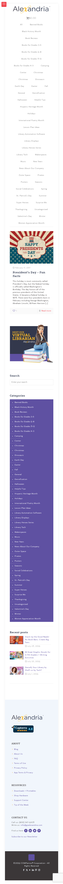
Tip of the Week (21, 805)
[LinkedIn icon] (33, 870)
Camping (45, 66)
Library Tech (22, 155)
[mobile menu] (3, 4)
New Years (37, 162)
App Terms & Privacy (23, 773)
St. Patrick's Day (24, 196)
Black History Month (31, 31)
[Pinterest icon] (36, 870)
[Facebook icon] (24, 870)
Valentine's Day (25, 216)
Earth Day (19, 86)
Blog (16, 749)
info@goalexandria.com (31, 825)
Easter (34, 86)
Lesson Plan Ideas (31, 127)
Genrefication (38, 93)
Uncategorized (41, 209)
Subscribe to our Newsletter (24, 837)
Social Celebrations (25, 189)
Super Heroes (22, 203)
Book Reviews (31, 38)
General (21, 93)
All (21, 25)
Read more (46, 311)
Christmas (38, 73)
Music (23, 162)
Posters (24, 182)
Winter (42, 216)
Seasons (38, 182)
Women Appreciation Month (31, 223)
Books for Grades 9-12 (31, 59)
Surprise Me (41, 203)
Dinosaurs (39, 79)
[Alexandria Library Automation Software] (31, 9)
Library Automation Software (31, 134)
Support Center (21, 800)
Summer (43, 196)
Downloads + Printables (25, 791)
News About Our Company (31, 168)
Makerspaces (41, 155)
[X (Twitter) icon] (27, 870)
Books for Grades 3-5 (31, 45)
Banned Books (36, 25)
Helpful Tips (40, 100)
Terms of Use (20, 763)
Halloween (22, 100)
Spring (44, 189)
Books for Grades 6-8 (31, 52)
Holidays (31, 114)
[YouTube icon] (30, 870)
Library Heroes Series (31, 148)
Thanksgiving (21, 209)
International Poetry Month (31, 120)
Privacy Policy (20, 768)
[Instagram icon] (39, 870)
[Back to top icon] (31, 857)
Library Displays (31, 141)
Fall (46, 86)
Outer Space (24, 175)
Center (23, 73)
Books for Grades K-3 (24, 66)
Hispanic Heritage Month (31, 107)
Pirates (41, 175)
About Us (18, 754)
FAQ (16, 759)
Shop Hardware (21, 796)
